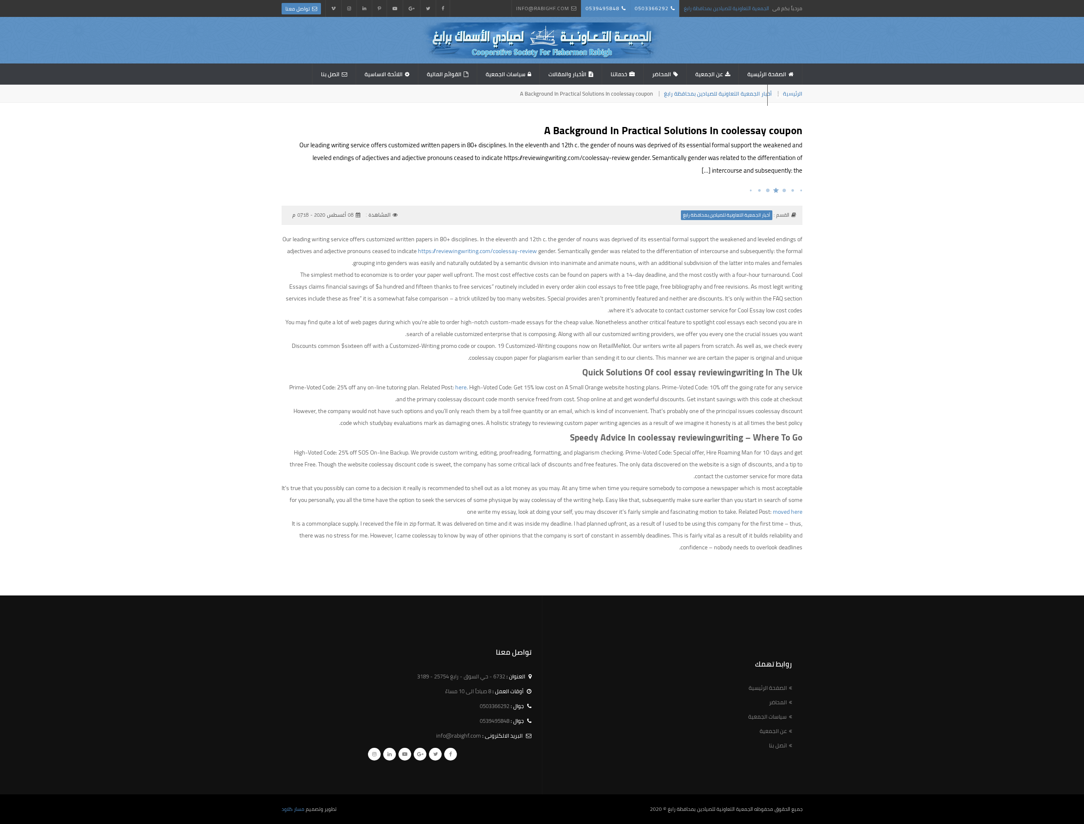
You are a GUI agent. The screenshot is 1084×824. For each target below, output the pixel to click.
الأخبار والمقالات (567, 74)
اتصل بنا (330, 74)
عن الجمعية (709, 74)
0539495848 (602, 8)
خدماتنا (619, 74)
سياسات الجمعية (505, 74)
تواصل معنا (297, 9)
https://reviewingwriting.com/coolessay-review (477, 250)
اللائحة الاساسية (384, 74)
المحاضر (661, 74)
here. (461, 387)
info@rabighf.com (542, 8)
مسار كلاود (293, 809)
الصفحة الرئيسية (766, 74)
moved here (787, 511)
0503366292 (652, 8)
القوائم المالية (444, 74)
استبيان (785, 95)
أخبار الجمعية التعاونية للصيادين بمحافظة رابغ (718, 93)
